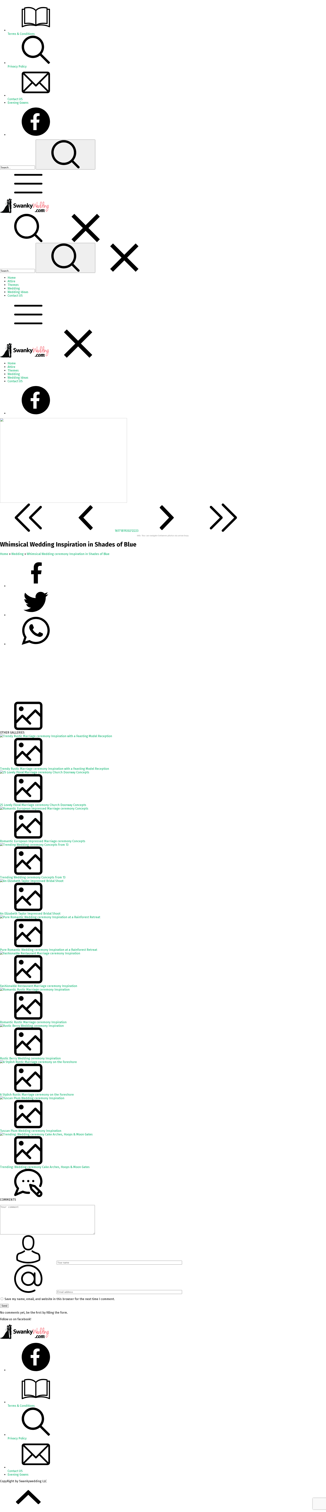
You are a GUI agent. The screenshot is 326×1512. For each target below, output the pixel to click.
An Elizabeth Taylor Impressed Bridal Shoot (30, 913)
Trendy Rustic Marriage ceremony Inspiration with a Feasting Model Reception (54, 769)
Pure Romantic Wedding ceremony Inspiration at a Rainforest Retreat (48, 950)
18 (121, 531)
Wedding (17, 554)
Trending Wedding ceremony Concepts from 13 (32, 877)
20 (128, 531)
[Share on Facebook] (36, 586)
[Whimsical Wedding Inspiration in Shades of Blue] (63, 501)
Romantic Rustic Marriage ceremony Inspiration (33, 1022)
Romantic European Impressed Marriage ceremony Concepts (42, 841)
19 (124, 531)
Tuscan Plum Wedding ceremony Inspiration (30, 1131)
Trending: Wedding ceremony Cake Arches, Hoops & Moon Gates (45, 1167)
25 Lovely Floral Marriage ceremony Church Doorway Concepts (43, 805)
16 (116, 531)
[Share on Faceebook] (36, 615)
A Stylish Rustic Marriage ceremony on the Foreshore (37, 1094)
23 (136, 531)
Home (4, 554)
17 (119, 531)
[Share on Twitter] (36, 644)
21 (131, 531)
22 (133, 531)
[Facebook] (36, 135)
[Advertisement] (113, 675)
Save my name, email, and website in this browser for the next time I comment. (60, 1299)
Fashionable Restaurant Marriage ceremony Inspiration (38, 986)
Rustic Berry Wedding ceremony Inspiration (30, 1058)
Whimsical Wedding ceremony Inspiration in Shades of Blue (68, 554)
